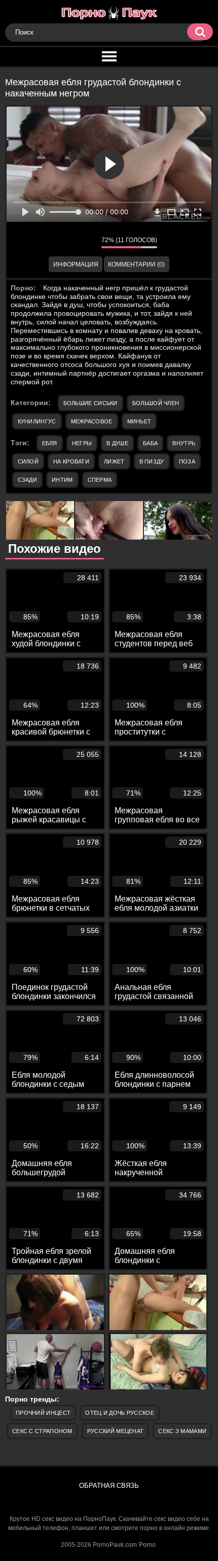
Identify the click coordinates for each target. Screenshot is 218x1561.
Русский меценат (115, 1431)
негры (82, 443)
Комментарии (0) (136, 264)
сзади (28, 480)
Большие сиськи (90, 403)
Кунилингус (37, 421)
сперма (100, 480)
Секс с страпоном (42, 1431)
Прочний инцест (43, 1413)
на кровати (71, 461)
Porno (147, 1544)
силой (28, 461)
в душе (117, 443)
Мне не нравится (86, 243)
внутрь (183, 443)
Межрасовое (92, 421)
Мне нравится (63, 243)
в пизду (151, 461)
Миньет (139, 421)
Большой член (155, 403)
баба (150, 443)
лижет (114, 461)
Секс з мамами (182, 1431)
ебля (49, 443)
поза (187, 461)
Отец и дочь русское (119, 1413)
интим (62, 480)
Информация (75, 264)
